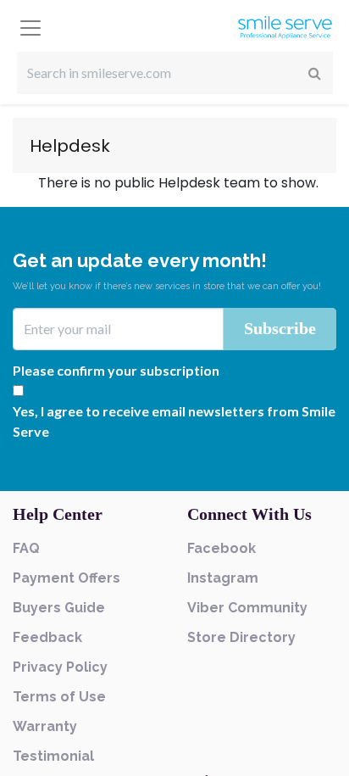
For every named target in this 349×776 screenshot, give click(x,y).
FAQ (26, 548)
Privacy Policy (60, 667)
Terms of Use (59, 697)
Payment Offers (66, 578)
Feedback (47, 637)
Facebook (221, 548)
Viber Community (247, 608)
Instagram (222, 578)
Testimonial (53, 756)
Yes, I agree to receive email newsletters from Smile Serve (174, 421)
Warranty (45, 726)
